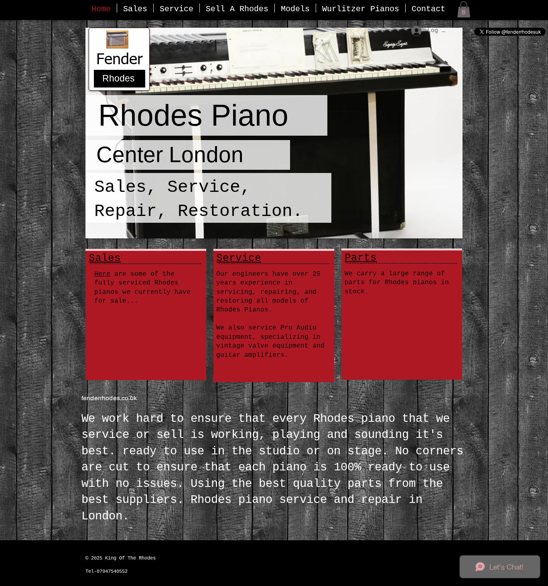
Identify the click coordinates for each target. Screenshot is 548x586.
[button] (464, 9)
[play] (446, 231)
